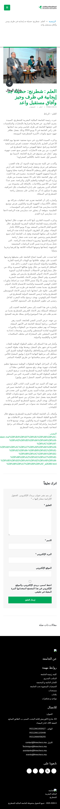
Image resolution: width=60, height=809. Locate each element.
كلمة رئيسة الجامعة (49, 674)
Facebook (53, 770)
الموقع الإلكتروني (44, 568)
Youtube (41, 770)
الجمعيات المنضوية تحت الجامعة (43, 686)
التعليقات (32, 107)
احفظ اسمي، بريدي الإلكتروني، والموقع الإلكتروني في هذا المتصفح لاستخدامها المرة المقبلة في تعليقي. (31, 588)
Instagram (35, 770)
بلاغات (54, 694)
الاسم (48, 540)
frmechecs (51, 107)
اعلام (40, 107)
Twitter (47, 770)
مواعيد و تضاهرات (49, 698)
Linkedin (29, 770)
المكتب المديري (50, 678)
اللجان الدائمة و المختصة (46, 682)
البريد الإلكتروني (44, 554)
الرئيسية (52, 21)
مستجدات (52, 690)
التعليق (48, 505)
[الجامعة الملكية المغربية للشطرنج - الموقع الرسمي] (47, 8)
